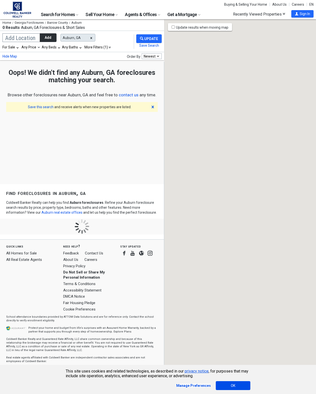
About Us (279, 4)
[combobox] (10, 47)
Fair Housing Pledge (79, 303)
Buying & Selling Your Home (245, 4)
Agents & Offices (141, 14)
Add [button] (48, 38)
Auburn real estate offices (61, 212)
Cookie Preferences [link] (79, 309)
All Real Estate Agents (24, 259)
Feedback (71, 253)
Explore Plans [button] (122, 331)
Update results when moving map (202, 27)
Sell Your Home (100, 14)
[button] (302, 14)
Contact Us (94, 253)
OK (233, 386)
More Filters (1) (96, 47)
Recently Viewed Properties (258, 14)
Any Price (28, 47)
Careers (298, 4)
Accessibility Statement (82, 290)
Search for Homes (58, 14)
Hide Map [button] (9, 56)
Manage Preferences (193, 385)
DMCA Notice (74, 296)
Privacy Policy (74, 266)
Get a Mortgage (182, 14)
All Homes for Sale (21, 253)
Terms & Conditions (79, 284)
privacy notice (197, 371)
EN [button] (311, 4)
